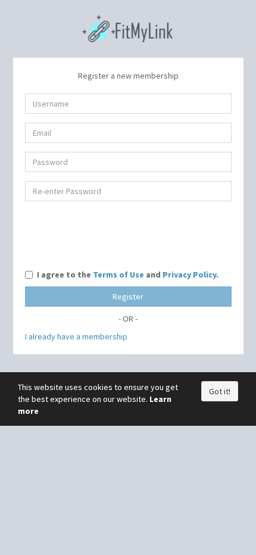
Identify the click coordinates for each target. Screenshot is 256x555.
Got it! (219, 391)
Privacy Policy (189, 274)
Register (128, 296)
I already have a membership (76, 336)
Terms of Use (118, 274)
